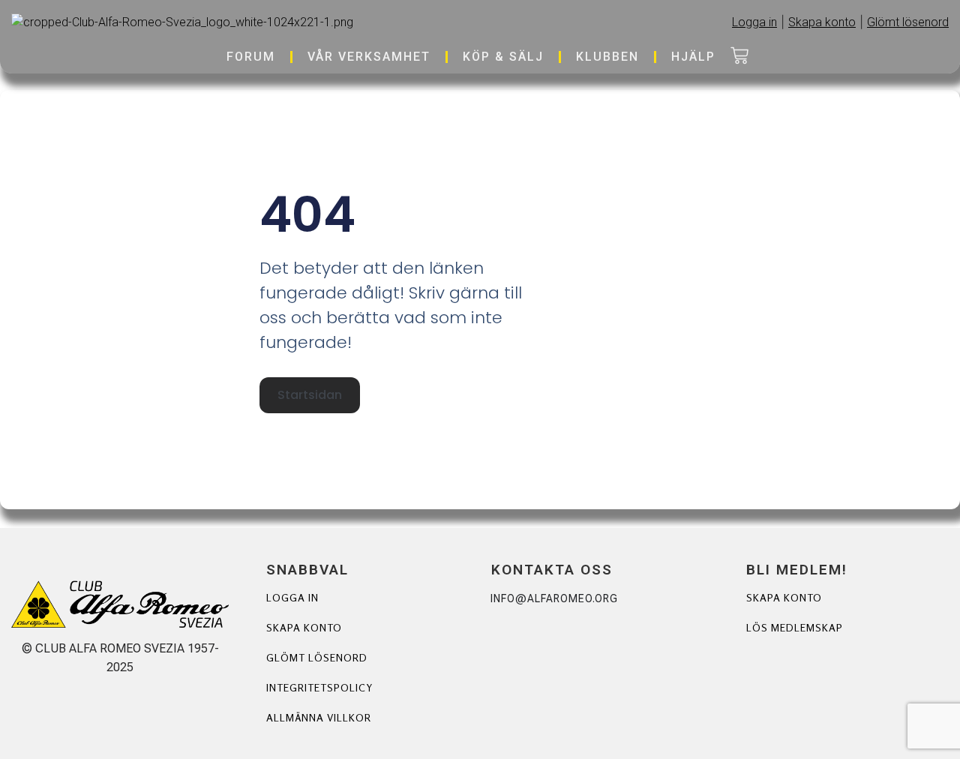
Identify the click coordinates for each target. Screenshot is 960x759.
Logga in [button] (754, 22)
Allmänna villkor (318, 717)
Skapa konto (304, 627)
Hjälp (693, 57)
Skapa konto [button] (822, 22)
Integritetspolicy (319, 687)
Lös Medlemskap (794, 627)
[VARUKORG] (739, 57)
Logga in (292, 597)
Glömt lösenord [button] (908, 22)
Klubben (607, 57)
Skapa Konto (784, 597)
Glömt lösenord (317, 657)
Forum (250, 57)
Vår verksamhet (369, 57)
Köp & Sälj (503, 57)
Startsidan (310, 395)
